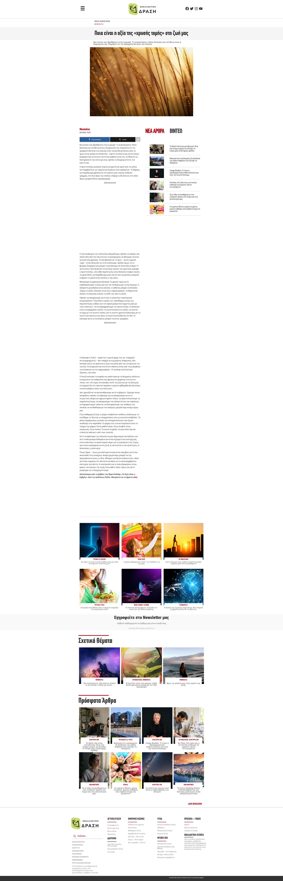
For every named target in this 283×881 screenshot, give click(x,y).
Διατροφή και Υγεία (115, 849)
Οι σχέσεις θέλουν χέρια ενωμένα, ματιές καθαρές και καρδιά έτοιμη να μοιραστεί (185, 208)
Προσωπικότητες (190, 827)
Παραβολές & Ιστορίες (136, 833)
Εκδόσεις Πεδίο (105, 21)
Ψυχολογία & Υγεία (125, 740)
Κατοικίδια (132, 827)
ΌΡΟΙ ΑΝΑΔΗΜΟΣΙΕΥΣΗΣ (81, 863)
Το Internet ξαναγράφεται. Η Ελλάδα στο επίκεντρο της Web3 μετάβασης (141, 608)
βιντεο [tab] (176, 131)
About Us (76, 848)
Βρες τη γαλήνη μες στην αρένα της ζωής (183, 684)
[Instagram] (196, 8)
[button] (83, 8)
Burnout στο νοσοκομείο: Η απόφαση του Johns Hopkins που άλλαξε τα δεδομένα (185, 160)
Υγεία (159, 819)
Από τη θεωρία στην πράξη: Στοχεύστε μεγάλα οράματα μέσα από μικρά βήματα (183, 563)
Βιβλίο (97, 21)
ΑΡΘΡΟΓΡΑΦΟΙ (77, 845)
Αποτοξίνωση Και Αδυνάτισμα (114, 845)
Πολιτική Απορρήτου (80, 857)
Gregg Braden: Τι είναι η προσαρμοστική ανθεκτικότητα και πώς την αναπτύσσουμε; (184, 172)
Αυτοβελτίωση (137, 680)
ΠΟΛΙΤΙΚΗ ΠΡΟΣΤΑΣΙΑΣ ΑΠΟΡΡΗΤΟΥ (141, 628)
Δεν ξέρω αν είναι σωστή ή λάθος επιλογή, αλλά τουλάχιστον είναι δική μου (99, 563)
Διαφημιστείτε (77, 851)
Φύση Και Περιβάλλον (166, 857)
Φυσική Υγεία (162, 833)
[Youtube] (201, 8)
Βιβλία (125, 785)
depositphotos (78, 842)
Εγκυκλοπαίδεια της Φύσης (165, 847)
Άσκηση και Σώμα (164, 843)
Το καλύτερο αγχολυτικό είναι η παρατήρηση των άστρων (157, 790)
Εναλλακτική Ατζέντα (194, 835)
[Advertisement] (110, 218)
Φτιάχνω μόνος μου (165, 854)
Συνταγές (111, 852)
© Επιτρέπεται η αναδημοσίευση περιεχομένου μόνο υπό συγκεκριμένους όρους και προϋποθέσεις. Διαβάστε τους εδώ (85, 869)
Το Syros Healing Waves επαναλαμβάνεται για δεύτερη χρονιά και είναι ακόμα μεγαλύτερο (188, 791)
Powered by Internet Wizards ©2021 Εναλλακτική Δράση (186, 878)
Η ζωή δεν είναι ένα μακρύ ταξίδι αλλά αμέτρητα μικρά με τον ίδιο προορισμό (141, 685)
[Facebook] (187, 8)
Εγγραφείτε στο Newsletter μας (141, 617)
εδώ (135, 477)
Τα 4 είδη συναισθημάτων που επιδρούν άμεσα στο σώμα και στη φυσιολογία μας (184, 196)
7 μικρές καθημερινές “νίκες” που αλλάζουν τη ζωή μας (141, 563)
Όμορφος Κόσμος (136, 819)
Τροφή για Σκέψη (191, 830)
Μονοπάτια (99, 24)
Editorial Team (85, 133)
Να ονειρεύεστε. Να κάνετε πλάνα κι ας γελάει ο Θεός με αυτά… (99, 684)
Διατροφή (111, 838)
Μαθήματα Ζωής (134, 830)
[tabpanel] (173, 178)
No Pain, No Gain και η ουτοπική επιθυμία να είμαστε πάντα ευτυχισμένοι (183, 184)
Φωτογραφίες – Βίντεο (137, 842)
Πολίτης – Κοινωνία (136, 836)
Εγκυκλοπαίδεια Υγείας (166, 824)
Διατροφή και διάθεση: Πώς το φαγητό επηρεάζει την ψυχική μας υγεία (99, 608)
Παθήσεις (161, 827)
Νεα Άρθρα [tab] (154, 131)
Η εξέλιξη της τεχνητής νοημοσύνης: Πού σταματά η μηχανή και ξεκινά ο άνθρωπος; (183, 608)
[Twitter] (191, 8)
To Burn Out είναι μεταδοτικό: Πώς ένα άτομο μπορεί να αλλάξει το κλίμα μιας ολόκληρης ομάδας (184, 148)
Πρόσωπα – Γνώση (192, 819)
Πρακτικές (111, 834)
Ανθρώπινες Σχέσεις (136, 824)
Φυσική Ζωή (162, 838)
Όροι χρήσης (77, 854)
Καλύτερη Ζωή (94, 740)
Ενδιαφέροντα (94, 785)
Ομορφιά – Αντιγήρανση (166, 851)
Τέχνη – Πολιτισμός (135, 839)
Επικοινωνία (77, 860)
